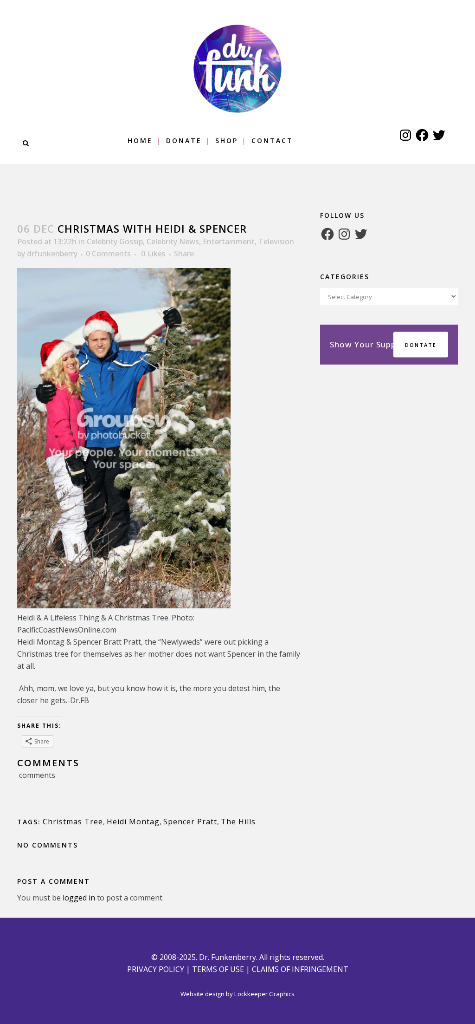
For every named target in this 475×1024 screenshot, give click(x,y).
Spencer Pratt (190, 821)
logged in (79, 898)
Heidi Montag (133, 821)
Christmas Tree (73, 821)
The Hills (238, 821)
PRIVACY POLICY (155, 969)
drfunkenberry (52, 253)
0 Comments (108, 253)
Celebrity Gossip (115, 241)
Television (276, 241)
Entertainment (229, 241)
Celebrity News (173, 241)
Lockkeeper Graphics (264, 994)
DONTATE (420, 344)
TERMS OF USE (218, 969)
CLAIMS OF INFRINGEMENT (300, 969)
